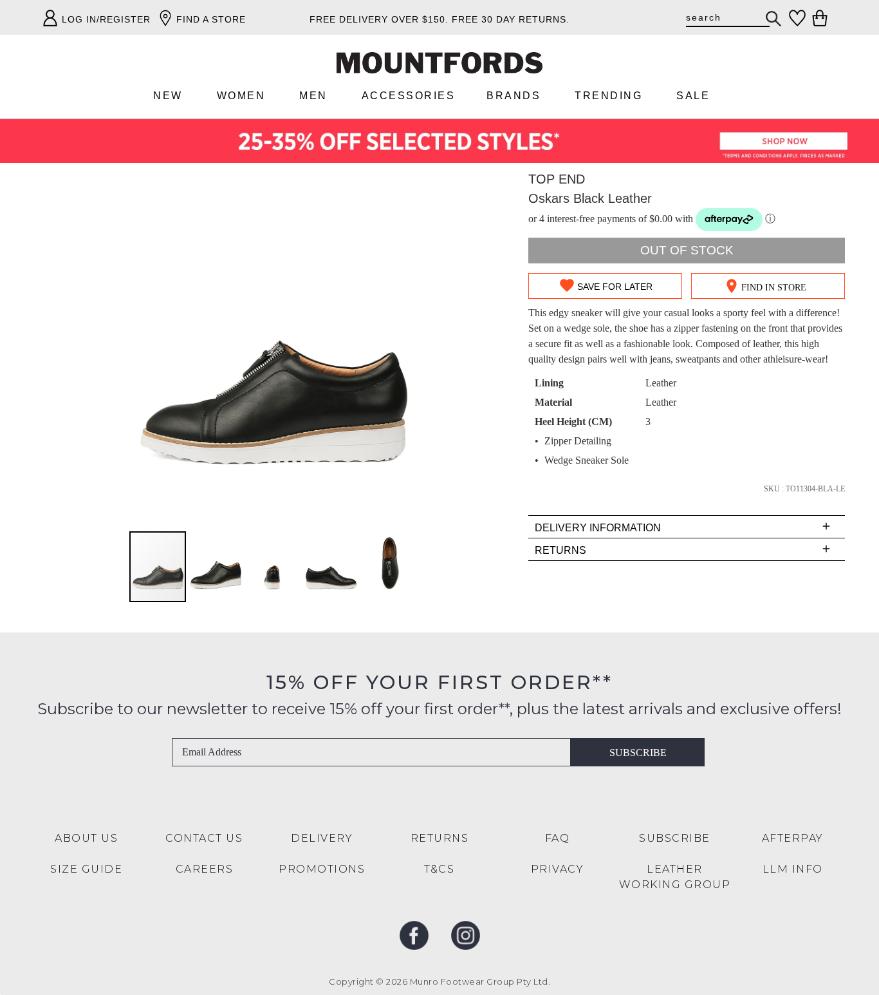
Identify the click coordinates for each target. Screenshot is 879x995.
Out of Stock (687, 250)
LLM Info (793, 869)
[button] (216, 566)
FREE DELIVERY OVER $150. (379, 19)
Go (774, 18)
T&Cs (439, 869)
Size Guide (86, 869)
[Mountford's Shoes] (439, 62)
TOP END (556, 179)
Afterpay (793, 838)
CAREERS (205, 869)
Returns (440, 838)
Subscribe (638, 752)
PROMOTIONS (322, 869)
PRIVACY (557, 869)
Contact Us (204, 838)
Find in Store (773, 287)
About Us (86, 838)
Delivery (322, 838)
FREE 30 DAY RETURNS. (510, 19)
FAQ (557, 838)
